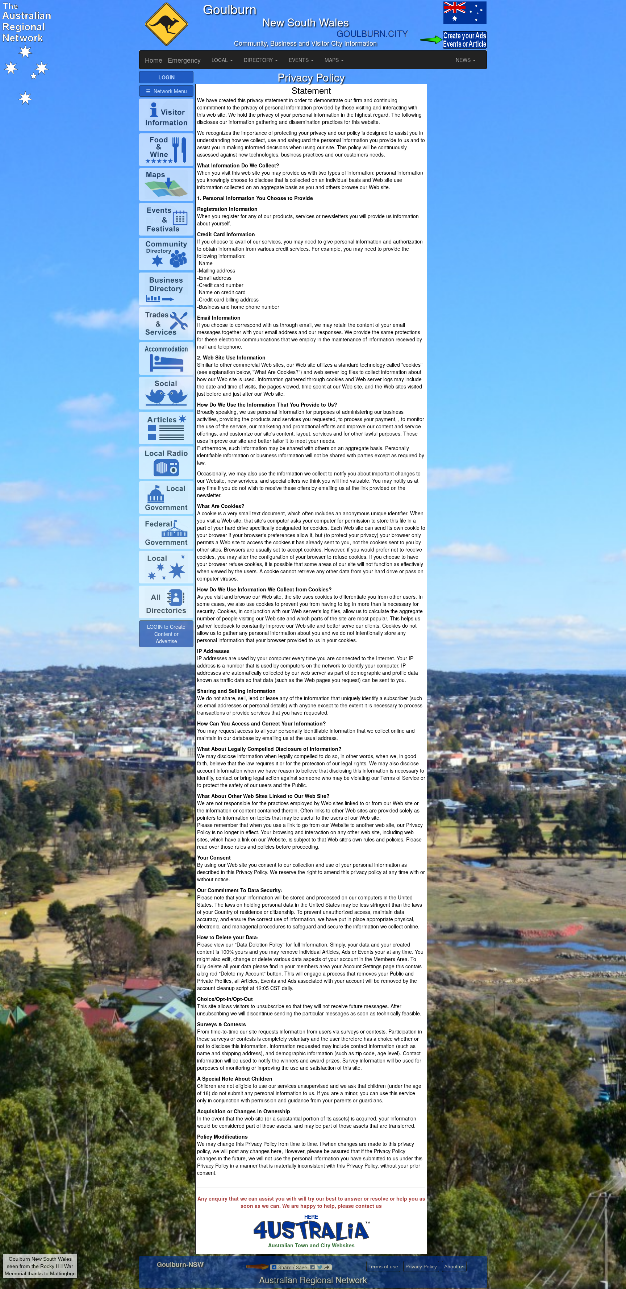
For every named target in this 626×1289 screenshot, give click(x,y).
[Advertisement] (458, 179)
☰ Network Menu (166, 91)
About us (454, 1266)
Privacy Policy (421, 1266)
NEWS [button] (464, 59)
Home (153, 60)
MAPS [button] (332, 59)
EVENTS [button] (299, 59)
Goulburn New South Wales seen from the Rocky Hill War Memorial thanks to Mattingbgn (40, 1266)
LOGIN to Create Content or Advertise (166, 634)
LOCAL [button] (220, 59)
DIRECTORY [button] (259, 59)
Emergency (184, 60)
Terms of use (383, 1266)
